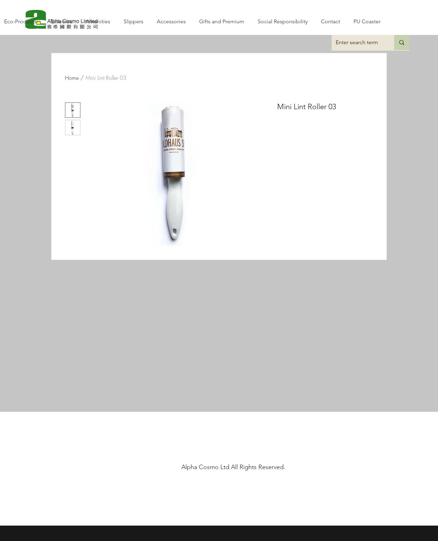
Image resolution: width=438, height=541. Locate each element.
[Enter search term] (401, 42)
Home (72, 77)
